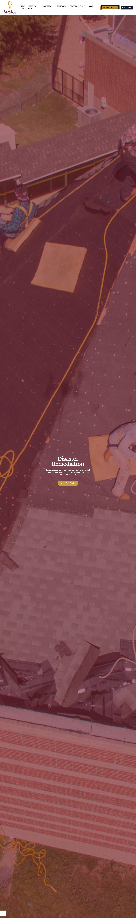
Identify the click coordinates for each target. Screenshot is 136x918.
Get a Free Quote (68, 483)
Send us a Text (110, 7)
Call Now (126, 7)
